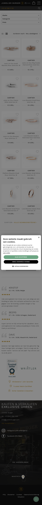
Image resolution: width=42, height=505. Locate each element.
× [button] (38, 237)
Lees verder (6, 253)
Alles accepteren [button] (21, 257)
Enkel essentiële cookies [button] (21, 262)
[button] (21, 266)
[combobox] (36, 238)
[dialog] (21, 252)
